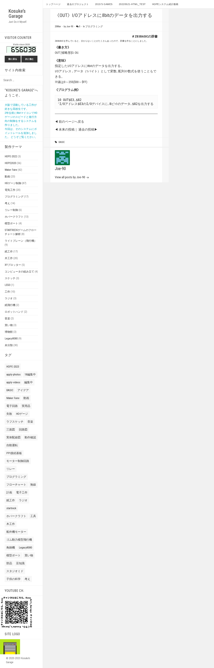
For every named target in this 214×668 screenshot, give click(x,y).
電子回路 (12, 406)
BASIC (9, 390)
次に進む (29, 59)
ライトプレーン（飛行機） (21, 240)
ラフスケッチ (14, 421)
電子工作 (21, 492)
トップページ (53, 4)
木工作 (9, 258)
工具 (33, 516)
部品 (9, 563)
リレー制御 (11, 210)
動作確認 (30, 437)
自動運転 (12, 445)
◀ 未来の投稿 (65, 129)
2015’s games (104, 4)
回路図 (23, 429)
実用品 (26, 406)
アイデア (23, 390)
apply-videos (13, 382)
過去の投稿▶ (87, 129)
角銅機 (10, 547)
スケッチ (10, 278)
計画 (9, 492)
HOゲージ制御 (13, 183)
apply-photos (13, 374)
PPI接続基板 (14, 453)
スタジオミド (14, 571)
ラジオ (9, 298)
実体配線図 (13, 437)
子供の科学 (13, 579)
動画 (7, 176)
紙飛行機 (10, 305)
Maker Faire (11, 169)
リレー (10, 468)
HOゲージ (22, 413)
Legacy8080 (11, 338)
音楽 (7, 318)
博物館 (9, 331)
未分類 (9, 345)
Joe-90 (60, 168)
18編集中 (30, 374)
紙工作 (9, 251)
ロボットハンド (14, 311)
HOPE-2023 (12, 366)
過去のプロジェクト (78, 4)
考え (7, 203)
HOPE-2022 (11, 156)
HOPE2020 (10, 163)
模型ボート (11, 223)
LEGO (7, 285)
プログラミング (14, 196)
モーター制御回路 (17, 461)
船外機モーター (16, 531)
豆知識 (20, 563)
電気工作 (10, 189)
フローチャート (16, 484)
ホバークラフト (14, 216)
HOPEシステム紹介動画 (165, 4)
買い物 (9, 325)
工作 (7, 291)
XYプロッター (13, 264)
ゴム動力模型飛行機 (19, 539)
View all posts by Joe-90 (70, 177)
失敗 (9, 413)
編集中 (28, 382)
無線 (33, 484)
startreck (11, 508)
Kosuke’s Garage (17, 13)
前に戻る (12, 59)
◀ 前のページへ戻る (69, 122)
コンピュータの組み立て (19, 271)
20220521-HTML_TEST (132, 4)
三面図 (10, 429)
